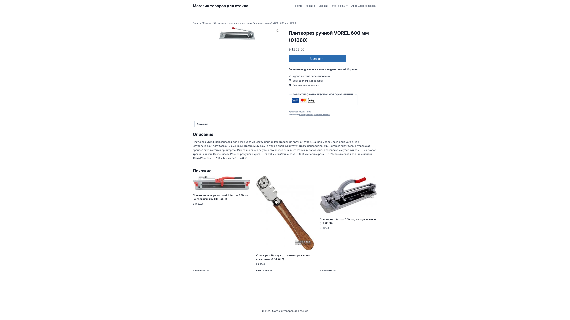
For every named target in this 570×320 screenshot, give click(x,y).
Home (298, 5)
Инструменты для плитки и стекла (314, 114)
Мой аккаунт (340, 5)
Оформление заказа (363, 5)
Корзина (310, 5)
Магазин (324, 5)
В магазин (317, 59)
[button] (277, 30)
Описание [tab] (202, 124)
